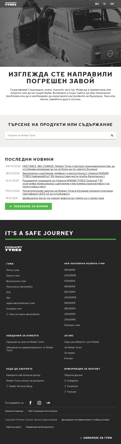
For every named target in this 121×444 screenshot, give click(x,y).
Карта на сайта (13, 427)
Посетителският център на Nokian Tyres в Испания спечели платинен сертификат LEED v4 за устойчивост (68, 192)
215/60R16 (69, 319)
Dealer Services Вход (20, 386)
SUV (8, 292)
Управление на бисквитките (40, 427)
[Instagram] (39, 402)
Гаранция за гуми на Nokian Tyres (25, 342)
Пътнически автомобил (19, 286)
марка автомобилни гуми (20, 303)
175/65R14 (69, 281)
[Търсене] (104, 4)
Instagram (72, 380)
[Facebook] (30, 402)
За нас (69, 335)
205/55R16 (70, 275)
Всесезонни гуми (16, 281)
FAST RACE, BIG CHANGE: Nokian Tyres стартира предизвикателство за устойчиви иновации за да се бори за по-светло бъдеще (69, 167)
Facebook (72, 386)
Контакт (68, 358)
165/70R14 (69, 292)
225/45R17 (70, 314)
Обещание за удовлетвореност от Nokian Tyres (29, 349)
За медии (69, 352)
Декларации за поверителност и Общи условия (85, 420)
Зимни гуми (13, 275)
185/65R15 (69, 286)
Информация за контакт (82, 368)
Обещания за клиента (22, 335)
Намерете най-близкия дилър (23, 375)
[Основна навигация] (112, 4)
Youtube (71, 391)
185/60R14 (69, 308)
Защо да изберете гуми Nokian (81, 342)
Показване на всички (31, 206)
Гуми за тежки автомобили (24, 314)
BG (97, 3)
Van (8, 297)
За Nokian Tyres (73, 347)
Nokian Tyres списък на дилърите (25, 380)
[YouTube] (48, 402)
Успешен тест (14, 308)
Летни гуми (12, 270)
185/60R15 (69, 303)
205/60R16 (70, 297)
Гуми (10, 263)
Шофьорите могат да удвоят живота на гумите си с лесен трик (63, 198)
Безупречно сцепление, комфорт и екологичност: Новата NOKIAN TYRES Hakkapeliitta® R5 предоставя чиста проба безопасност (66, 175)
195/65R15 (69, 270)
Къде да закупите (19, 368)
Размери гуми (72, 325)
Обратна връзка (73, 375)
